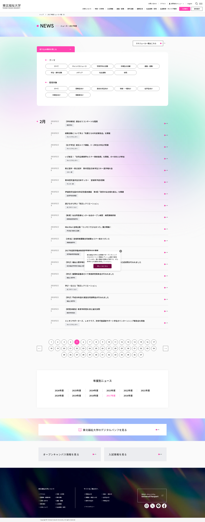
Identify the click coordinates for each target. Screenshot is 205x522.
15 (141, 342)
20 (64, 348)
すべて (56, 66)
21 (70, 348)
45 (128, 355)
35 (64, 355)
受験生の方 (89, 494)
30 (128, 348)
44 (122, 355)
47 (141, 355)
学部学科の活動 (102, 66)
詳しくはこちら (102, 266)
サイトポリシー (90, 507)
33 (147, 348)
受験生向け (79, 88)
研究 (125, 72)
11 (115, 342)
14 (134, 342)
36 (70, 355)
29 (122, 348)
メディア (79, 72)
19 (58, 348)
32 (141, 348)
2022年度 (128, 390)
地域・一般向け (125, 88)
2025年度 (76, 390)
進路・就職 (120, 9)
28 (115, 348)
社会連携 (102, 72)
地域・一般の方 (107, 494)
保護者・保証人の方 (91, 497)
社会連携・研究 (151, 9)
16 (147, 342)
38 (83, 355)
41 (102, 355)
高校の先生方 (89, 501)
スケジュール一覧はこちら (146, 43)
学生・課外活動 (56, 72)
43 (115, 355)
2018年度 (93, 395)
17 (154, 342)
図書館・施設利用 (45, 497)
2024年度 (93, 390)
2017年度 (110, 395)
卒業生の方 (106, 501)
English (190, 4)
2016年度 (128, 395)
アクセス (163, 4)
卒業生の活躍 (125, 66)
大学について (86, 9)
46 (134, 355)
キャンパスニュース (79, 66)
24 (90, 348)
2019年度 (76, 395)
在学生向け (149, 88)
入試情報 (110, 9)
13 (128, 342)
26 (102, 348)
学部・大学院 (99, 9)
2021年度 (145, 390)
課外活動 (130, 9)
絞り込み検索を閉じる (48, 49)
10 (109, 342)
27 (109, 348)
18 (51, 348)
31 (134, 348)
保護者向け (79, 95)
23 (83, 348)
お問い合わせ (44, 501)
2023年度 (110, 390)
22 (77, 348)
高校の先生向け (102, 88)
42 (109, 355)
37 (77, 355)
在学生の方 (106, 497)
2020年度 (59, 395)
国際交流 (140, 9)
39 (90, 355)
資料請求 (42, 504)
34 (154, 348)
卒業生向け (56, 95)
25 (96, 348)
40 (96, 355)
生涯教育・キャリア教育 (168, 9)
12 (122, 342)
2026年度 (59, 390)
